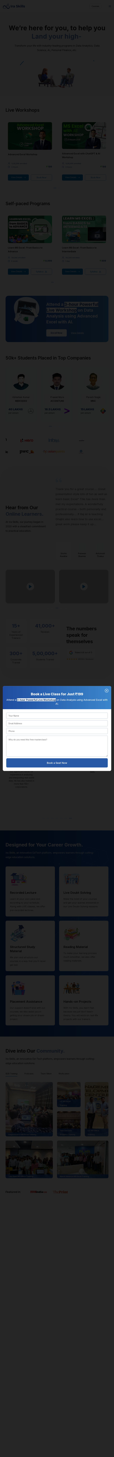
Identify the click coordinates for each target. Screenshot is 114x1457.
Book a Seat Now (57, 762)
